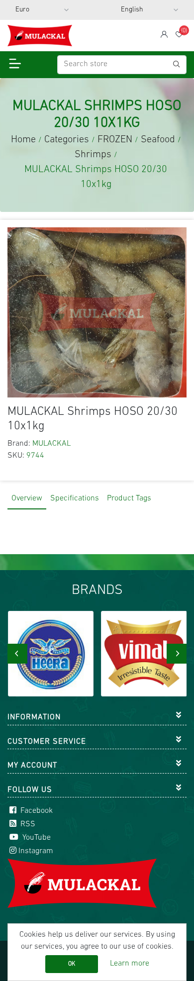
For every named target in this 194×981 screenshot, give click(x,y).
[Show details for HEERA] (51, 654)
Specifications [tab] (74, 498)
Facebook (35, 811)
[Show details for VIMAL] (144, 654)
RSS (26, 824)
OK (71, 964)
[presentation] (17, 654)
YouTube (35, 838)
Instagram (35, 851)
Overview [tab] (26, 498)
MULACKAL (51, 444)
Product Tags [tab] (129, 498)
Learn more (129, 964)
